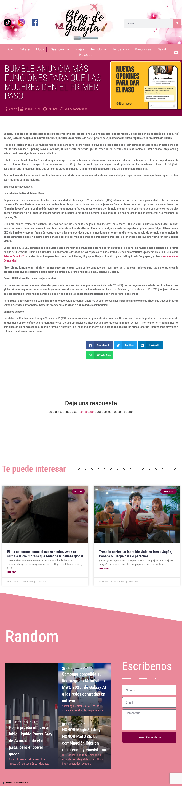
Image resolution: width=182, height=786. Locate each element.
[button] (99, 345)
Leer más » (12, 572)
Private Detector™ (14, 256)
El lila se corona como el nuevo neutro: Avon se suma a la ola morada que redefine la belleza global (45, 554)
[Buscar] (177, 23)
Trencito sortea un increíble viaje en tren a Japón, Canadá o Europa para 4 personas (135, 554)
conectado (86, 411)
